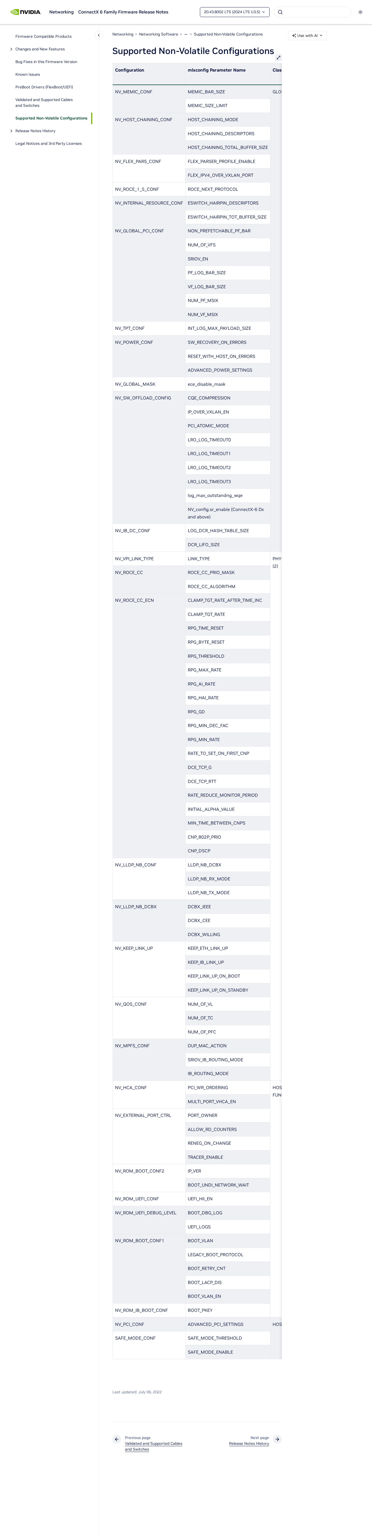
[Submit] (280, 12)
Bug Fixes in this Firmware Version (46, 61)
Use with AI (307, 35)
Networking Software (158, 34)
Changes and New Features (40, 49)
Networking (61, 12)
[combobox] (312, 12)
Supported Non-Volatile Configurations (51, 118)
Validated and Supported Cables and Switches (44, 102)
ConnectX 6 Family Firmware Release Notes (123, 12)
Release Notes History (35, 131)
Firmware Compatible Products (43, 36)
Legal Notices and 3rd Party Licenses (48, 143)
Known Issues (27, 74)
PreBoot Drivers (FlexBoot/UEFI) (44, 87)
